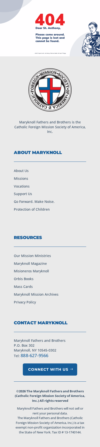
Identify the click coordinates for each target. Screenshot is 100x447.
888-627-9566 (34, 355)
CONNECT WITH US (48, 369)
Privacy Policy (25, 302)
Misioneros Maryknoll (31, 271)
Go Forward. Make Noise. (34, 201)
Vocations (22, 186)
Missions (21, 178)
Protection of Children (32, 209)
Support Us (23, 193)
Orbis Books (23, 278)
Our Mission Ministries (32, 255)
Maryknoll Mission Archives (36, 294)
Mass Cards (23, 286)
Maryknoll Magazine (30, 263)
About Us (21, 170)
